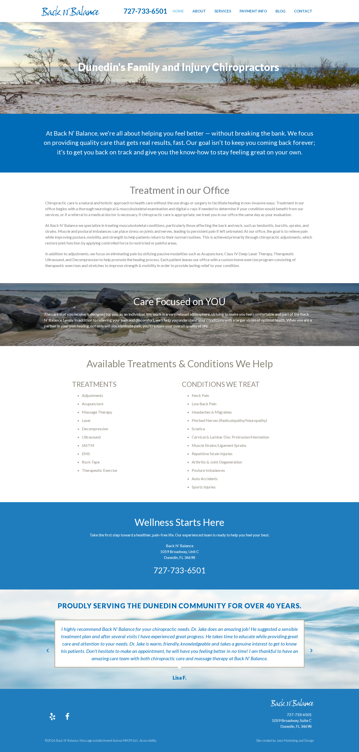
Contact (303, 11)
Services (222, 11)
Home (178, 11)
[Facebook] (67, 716)
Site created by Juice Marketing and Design (285, 740)
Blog (280, 11)
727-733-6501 (145, 11)
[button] (47, 650)
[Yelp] (52, 716)
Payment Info (253, 11)
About (199, 11)
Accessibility (147, 740)
